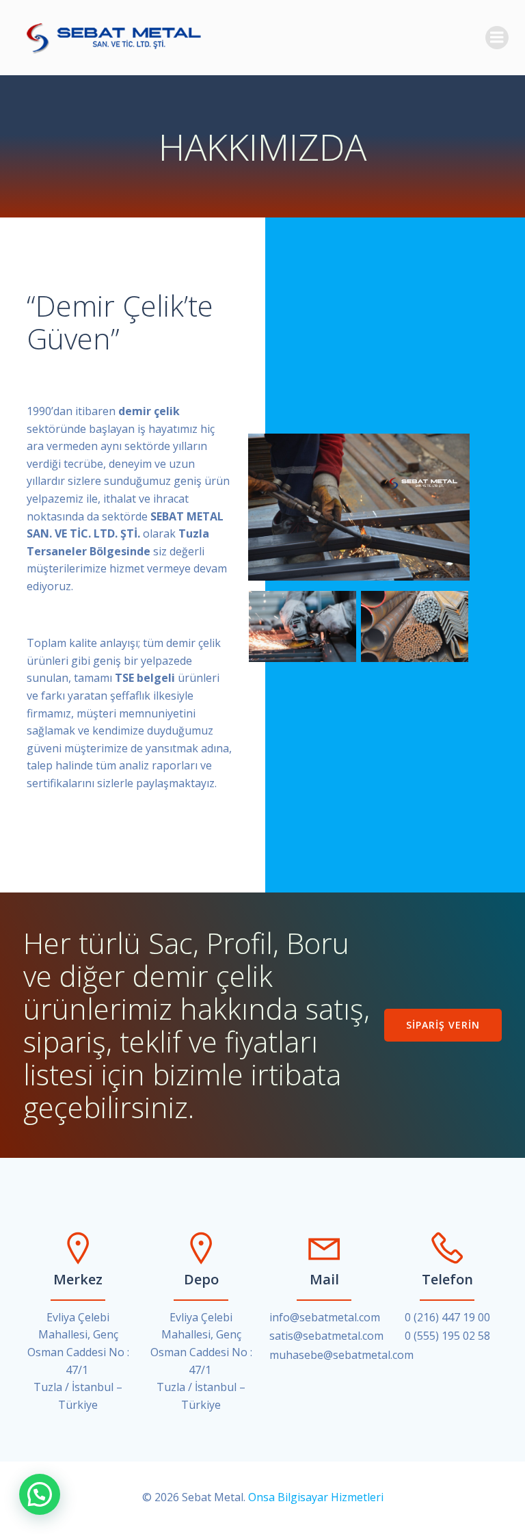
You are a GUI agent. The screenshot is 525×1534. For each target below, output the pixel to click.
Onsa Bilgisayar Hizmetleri (315, 1497)
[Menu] (497, 37)
